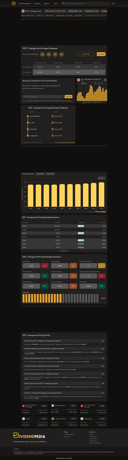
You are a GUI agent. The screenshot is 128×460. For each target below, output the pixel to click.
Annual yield (40, 174)
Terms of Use (92, 436)
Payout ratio (50, 174)
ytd (99, 102)
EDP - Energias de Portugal (67, 142)
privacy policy (68, 100)
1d (83, 102)
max (96, 102)
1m (86, 102)
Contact (91, 434)
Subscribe (68, 96)
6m (88, 102)
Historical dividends (28, 174)
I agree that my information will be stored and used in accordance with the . (49, 100)
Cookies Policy (93, 441)
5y (93, 102)
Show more (63, 251)
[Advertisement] (64, 32)
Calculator (37, 3)
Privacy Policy (93, 439)
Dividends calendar (25, 3)
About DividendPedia (95, 443)
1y (90, 102)
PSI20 (80, 15)
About (56, 3)
